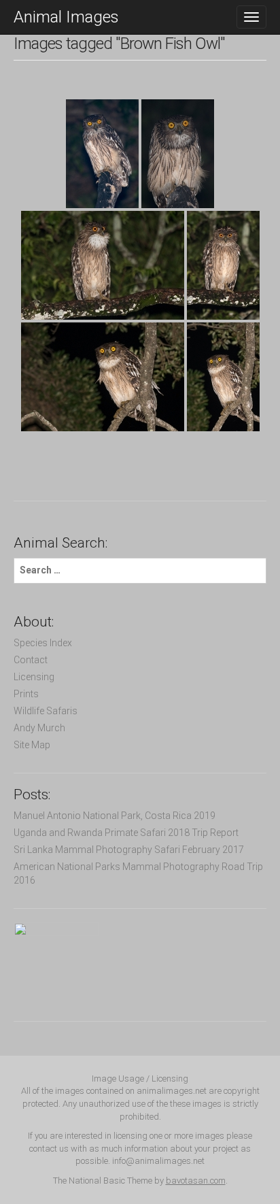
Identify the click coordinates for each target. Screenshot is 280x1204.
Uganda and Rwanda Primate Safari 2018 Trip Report (126, 832)
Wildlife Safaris (45, 710)
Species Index (43, 642)
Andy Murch (39, 727)
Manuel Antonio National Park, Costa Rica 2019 (114, 815)
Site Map (32, 744)
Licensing (34, 676)
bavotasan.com (196, 1180)
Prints (26, 693)
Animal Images (66, 17)
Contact (31, 659)
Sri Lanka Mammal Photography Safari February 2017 (129, 849)
